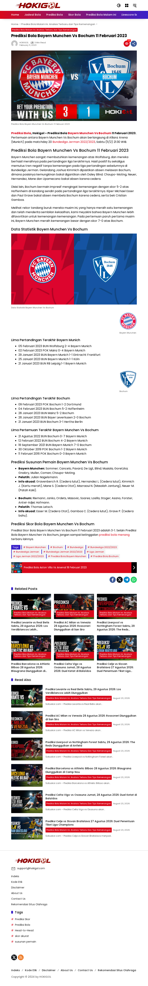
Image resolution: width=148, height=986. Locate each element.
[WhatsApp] (134, 580)
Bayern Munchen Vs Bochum (89, 133)
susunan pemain (25, 941)
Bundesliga (76, 547)
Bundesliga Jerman (27, 551)
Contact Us (18, 899)
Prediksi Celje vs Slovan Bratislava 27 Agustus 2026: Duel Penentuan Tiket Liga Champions (115, 667)
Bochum (58, 547)
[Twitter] (120, 580)
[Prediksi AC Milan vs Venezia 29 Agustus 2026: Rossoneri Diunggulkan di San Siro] (74, 606)
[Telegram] (127, 580)
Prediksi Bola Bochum (106, 556)
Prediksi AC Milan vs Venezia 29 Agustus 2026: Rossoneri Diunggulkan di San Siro (72, 626)
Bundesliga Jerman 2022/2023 (74, 142)
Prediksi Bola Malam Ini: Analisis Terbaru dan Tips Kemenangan (44, 29)
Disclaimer (17, 887)
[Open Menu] (127, 5)
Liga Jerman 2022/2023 (30, 556)
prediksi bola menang (114, 535)
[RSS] (21, 957)
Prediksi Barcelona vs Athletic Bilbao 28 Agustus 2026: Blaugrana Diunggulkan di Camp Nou (30, 667)
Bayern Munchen (36, 547)
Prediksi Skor (22, 919)
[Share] (134, 44)
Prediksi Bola (21, 133)
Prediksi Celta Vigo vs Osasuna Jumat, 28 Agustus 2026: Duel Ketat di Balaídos (72, 667)
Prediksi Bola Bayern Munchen (68, 556)
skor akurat (22, 936)
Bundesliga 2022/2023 (103, 547)
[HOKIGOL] (37, 5)
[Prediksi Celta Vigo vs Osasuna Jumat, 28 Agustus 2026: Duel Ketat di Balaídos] (74, 647)
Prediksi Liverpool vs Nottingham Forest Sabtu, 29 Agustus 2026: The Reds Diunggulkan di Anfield (116, 626)
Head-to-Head (24, 930)
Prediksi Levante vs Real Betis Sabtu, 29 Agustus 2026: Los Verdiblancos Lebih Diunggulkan (30, 626)
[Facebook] (113, 580)
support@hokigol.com (31, 868)
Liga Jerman (97, 551)
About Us (16, 893)
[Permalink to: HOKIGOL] (15, 43)
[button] (119, 5)
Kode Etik (16, 882)
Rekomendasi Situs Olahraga (29, 904)
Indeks (15, 876)
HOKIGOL (24, 43)
